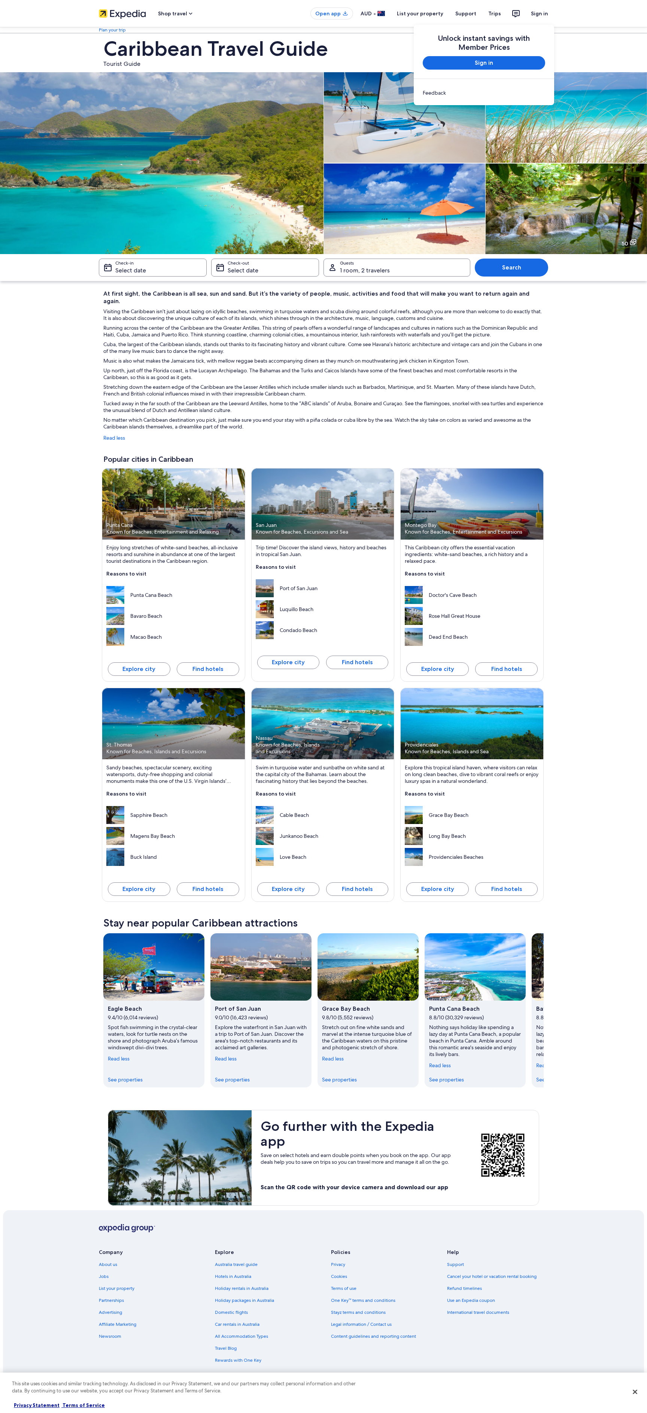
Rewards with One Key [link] (238, 1360)
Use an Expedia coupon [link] (471, 1300)
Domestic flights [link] (231, 1312)
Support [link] (455, 1264)
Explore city (138, 668)
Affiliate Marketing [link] (117, 1324)
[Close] (635, 1391)
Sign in (539, 13)
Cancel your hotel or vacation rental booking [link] (492, 1276)
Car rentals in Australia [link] (237, 1324)
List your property (420, 13)
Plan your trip (112, 30)
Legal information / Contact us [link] (361, 1324)
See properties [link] (125, 1079)
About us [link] (108, 1264)
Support (465, 13)
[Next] (544, 1010)
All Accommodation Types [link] (241, 1336)
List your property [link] (116, 1288)
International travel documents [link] (478, 1312)
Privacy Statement (37, 1405)
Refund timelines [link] (464, 1288)
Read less (114, 437)
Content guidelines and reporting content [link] (373, 1336)
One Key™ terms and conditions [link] (363, 1300)
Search (511, 267)
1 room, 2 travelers (365, 270)
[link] (484, 93)
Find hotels (207, 668)
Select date (130, 270)
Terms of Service (83, 1405)
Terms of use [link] (343, 1288)
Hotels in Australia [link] (233, 1276)
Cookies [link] (339, 1276)
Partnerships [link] (111, 1300)
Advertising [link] (110, 1312)
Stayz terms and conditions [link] (358, 1312)
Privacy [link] (338, 1264)
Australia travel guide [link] (236, 1264)
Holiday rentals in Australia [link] (241, 1288)
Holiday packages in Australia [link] (244, 1300)
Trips (494, 13)
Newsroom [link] (110, 1336)
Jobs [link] (104, 1276)
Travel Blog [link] (226, 1348)
